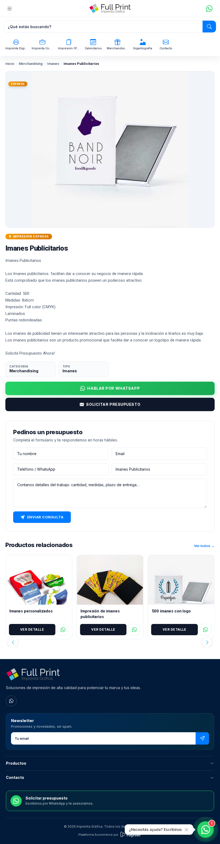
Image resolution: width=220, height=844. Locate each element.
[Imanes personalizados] (39, 580)
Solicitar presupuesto (113, 404)
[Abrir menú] (10, 8)
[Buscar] (209, 26)
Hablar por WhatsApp (113, 388)
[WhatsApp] (11, 701)
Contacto (15, 777)
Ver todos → (204, 546)
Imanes (53, 64)
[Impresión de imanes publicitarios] (110, 580)
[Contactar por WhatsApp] (205, 829)
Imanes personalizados (31, 611)
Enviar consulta (45, 517)
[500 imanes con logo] (181, 580)
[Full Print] (110, 8)
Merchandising (31, 64)
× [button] (186, 830)
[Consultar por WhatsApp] (63, 629)
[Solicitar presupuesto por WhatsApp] (209, 8)
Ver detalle (32, 629)
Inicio (9, 64)
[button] (13, 642)
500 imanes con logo (171, 611)
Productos (16, 763)
